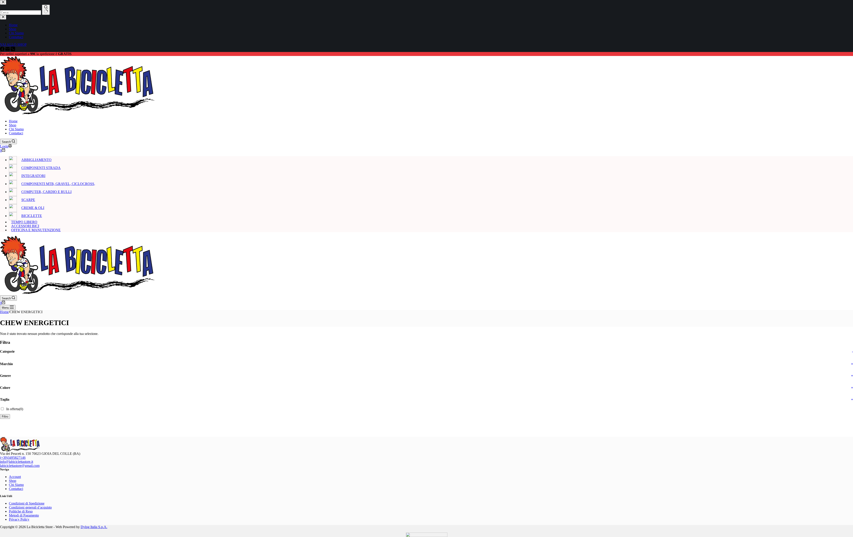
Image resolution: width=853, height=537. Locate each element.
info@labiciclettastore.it (16, 461)
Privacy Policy (19, 519)
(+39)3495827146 (13, 457)
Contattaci (16, 133)
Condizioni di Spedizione (26, 503)
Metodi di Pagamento (24, 515)
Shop (12, 125)
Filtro (5, 416)
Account (15, 477)
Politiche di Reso (21, 511)
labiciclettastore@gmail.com (20, 465)
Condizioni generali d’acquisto (30, 507)
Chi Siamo (16, 129)
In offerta (14, 409)
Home (13, 121)
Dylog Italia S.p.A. (94, 527)
